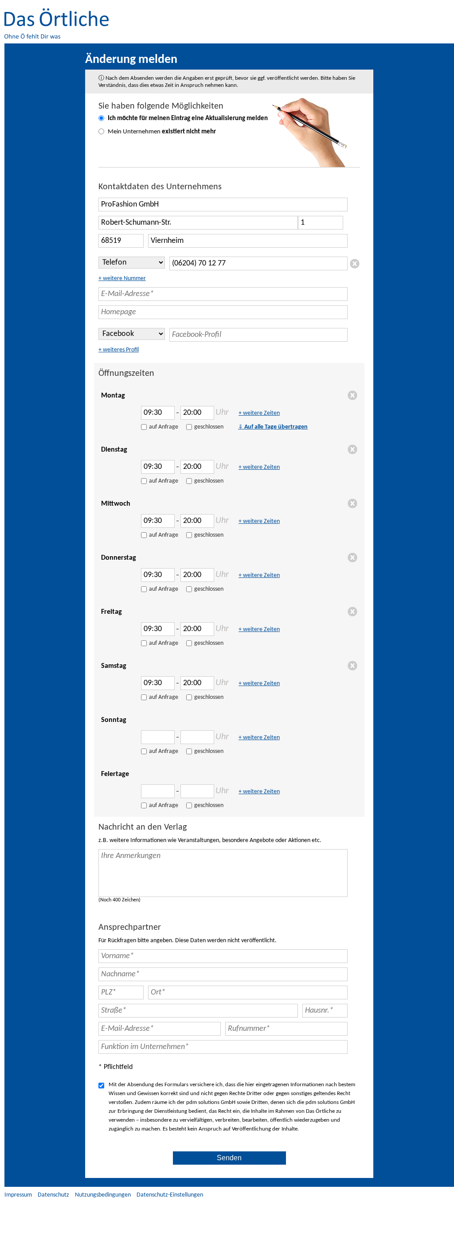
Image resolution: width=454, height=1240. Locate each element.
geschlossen (208, 427)
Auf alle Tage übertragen (273, 427)
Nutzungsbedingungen (103, 1195)
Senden (229, 1158)
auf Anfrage (163, 427)
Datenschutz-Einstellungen (170, 1195)
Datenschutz (53, 1195)
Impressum (18, 1195)
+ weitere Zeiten (259, 413)
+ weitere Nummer (122, 278)
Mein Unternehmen (162, 132)
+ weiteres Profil (118, 350)
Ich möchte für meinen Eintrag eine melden (188, 118)
